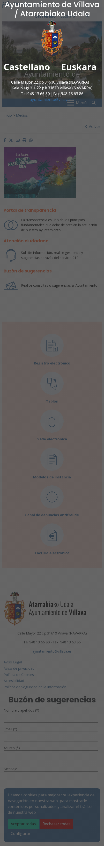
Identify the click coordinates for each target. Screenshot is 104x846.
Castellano (27, 67)
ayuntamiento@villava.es (52, 99)
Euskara (79, 67)
